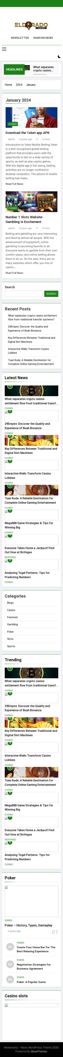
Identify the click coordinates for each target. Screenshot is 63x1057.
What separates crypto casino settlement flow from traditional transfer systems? (43, 68)
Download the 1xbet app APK (28, 133)
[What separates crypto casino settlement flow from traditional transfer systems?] (27, 67)
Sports (11, 646)
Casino (13, 124)
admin (11, 139)
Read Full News (14, 183)
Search (10, 287)
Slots (10, 638)
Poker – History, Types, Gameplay (28, 925)
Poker (10, 631)
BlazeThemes (39, 1051)
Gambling (12, 624)
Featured (10, 557)
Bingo (10, 602)
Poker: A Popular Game (31, 982)
